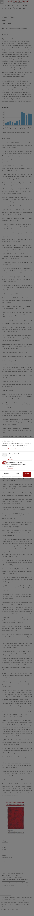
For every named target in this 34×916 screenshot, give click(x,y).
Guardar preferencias (17, 474)
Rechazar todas (6, 474)
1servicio (10, 459)
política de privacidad (12, 448)
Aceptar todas (27, 474)
